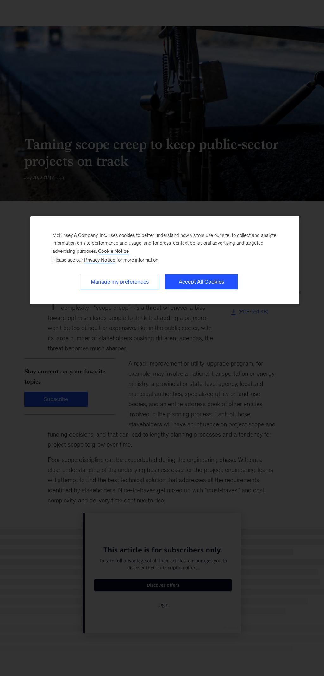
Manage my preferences (120, 281)
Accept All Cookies (201, 281)
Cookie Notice (113, 251)
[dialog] (164, 260)
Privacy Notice (99, 260)
